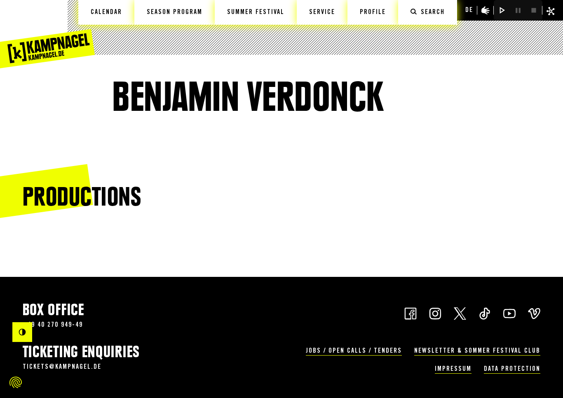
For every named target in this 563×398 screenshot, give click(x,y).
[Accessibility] (485, 10)
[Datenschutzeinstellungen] (15, 382)
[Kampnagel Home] (47, 34)
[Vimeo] (534, 312)
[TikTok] (485, 312)
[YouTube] (509, 312)
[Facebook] (410, 312)
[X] (460, 312)
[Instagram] (435, 312)
